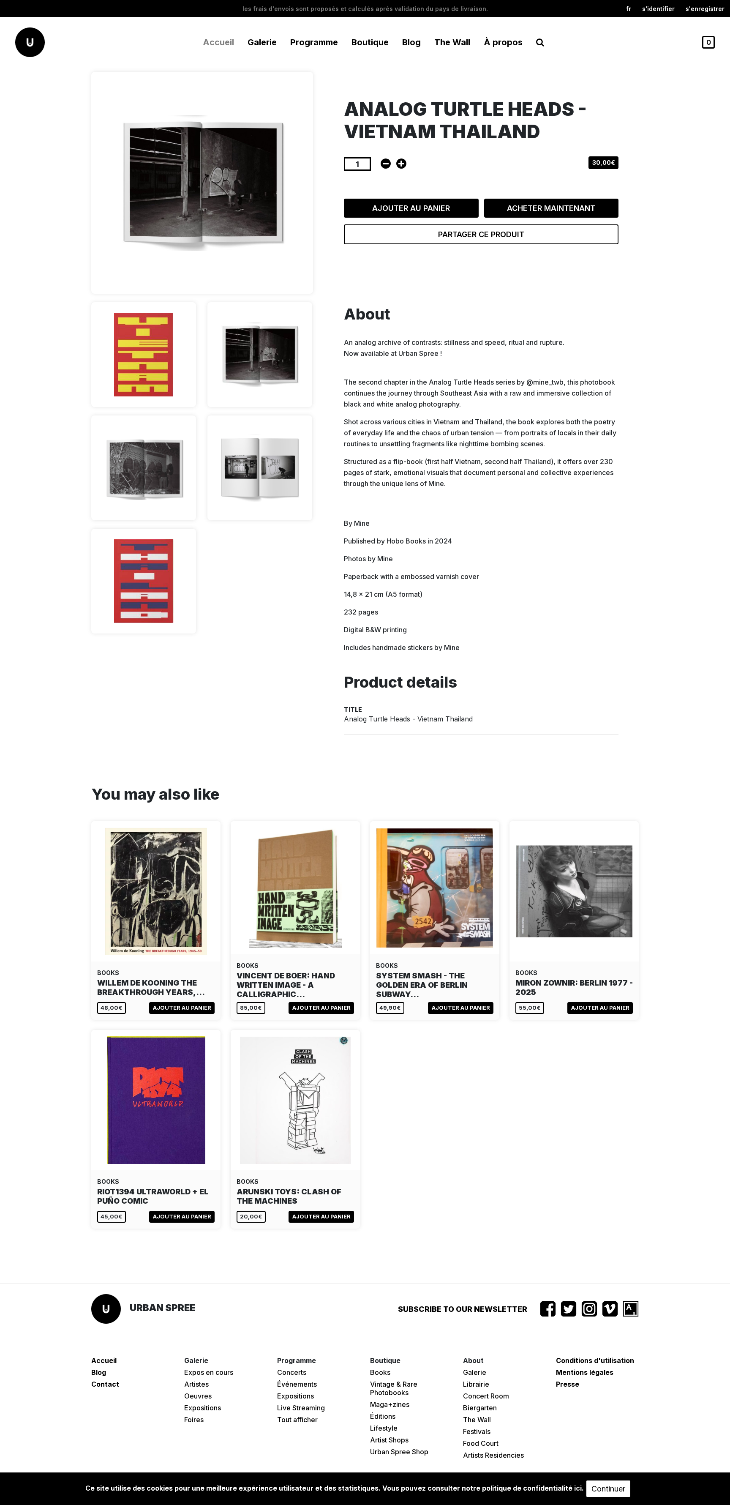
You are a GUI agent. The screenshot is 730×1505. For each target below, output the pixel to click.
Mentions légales (584, 1372)
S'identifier (658, 8)
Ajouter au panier (411, 208)
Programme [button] (314, 42)
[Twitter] (569, 1309)
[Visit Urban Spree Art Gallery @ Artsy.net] (631, 1309)
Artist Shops (389, 1440)
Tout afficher (297, 1419)
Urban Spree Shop (399, 1452)
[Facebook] (548, 1309)
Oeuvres (198, 1396)
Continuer (608, 1488)
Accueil (218, 42)
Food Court (480, 1443)
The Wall (452, 42)
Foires (194, 1419)
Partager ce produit (481, 234)
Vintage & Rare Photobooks (393, 1388)
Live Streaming (301, 1408)
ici (578, 1488)
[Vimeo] (610, 1309)
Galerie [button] (262, 42)
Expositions (202, 1408)
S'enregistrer (705, 8)
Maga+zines (389, 1404)
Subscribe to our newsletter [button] (462, 1309)
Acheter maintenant (551, 208)
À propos (503, 42)
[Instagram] (589, 1309)
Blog (411, 42)
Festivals (476, 1431)
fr (628, 8)
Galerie (474, 1372)
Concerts (291, 1372)
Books (380, 1372)
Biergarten (480, 1408)
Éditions (382, 1416)
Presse (567, 1384)
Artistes (196, 1384)
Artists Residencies (493, 1455)
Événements (297, 1384)
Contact (105, 1384)
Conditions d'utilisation (595, 1360)
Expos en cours (208, 1372)
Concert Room (486, 1396)
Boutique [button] (370, 42)
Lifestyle (384, 1428)
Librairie (476, 1384)
